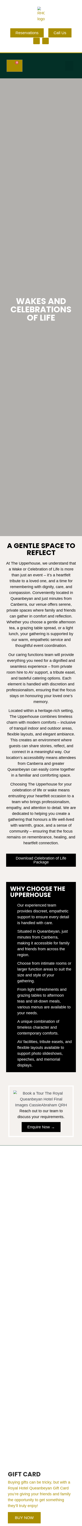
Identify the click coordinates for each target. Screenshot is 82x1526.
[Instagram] (45, 41)
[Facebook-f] (36, 41)
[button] (69, 66)
